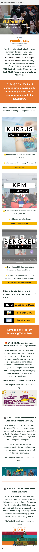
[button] (2, 2)
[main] (19, 62)
